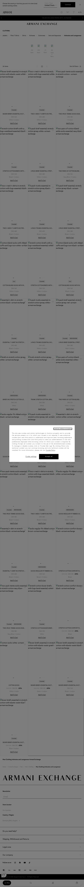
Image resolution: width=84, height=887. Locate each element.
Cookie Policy (50, 450)
